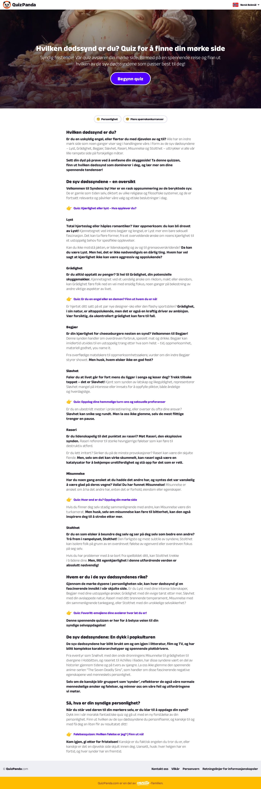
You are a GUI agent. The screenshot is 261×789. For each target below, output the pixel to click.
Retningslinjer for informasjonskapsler (230, 768)
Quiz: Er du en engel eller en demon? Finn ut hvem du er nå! (115, 299)
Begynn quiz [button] (130, 78)
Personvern (191, 768)
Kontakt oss (160, 768)
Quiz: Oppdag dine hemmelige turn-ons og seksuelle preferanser (119, 401)
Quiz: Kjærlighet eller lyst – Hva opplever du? (105, 208)
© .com (15, 768)
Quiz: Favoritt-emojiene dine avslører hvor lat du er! (110, 613)
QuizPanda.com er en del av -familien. (130, 783)
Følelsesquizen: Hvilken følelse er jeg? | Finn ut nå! (109, 734)
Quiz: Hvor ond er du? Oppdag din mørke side (105, 499)
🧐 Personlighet (107, 119)
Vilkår (175, 768)
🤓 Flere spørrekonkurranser (145, 119)
